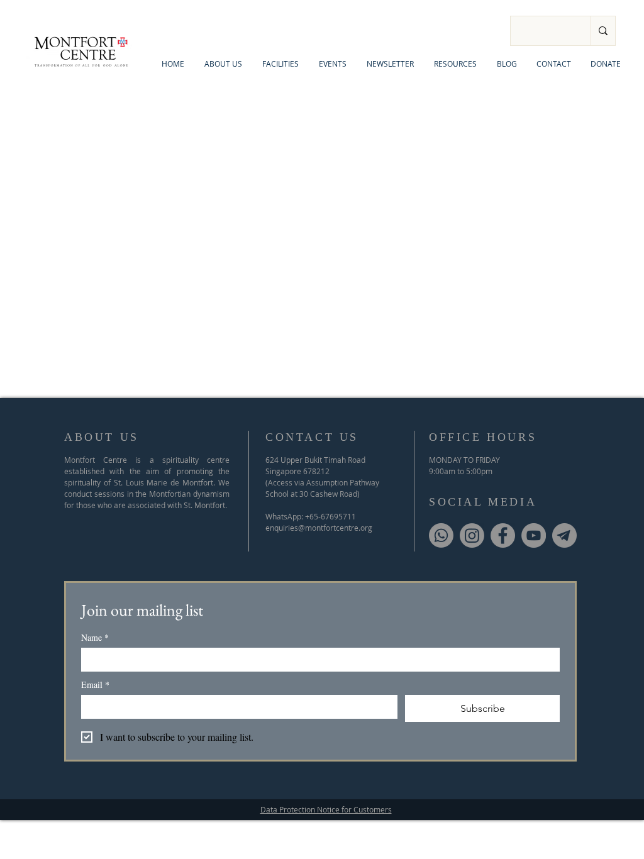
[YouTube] (533, 535)
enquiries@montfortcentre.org (318, 528)
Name (95, 637)
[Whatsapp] (441, 535)
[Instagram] (472, 535)
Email (95, 684)
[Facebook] (503, 535)
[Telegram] (564, 535)
